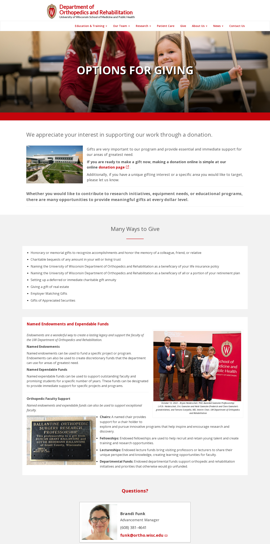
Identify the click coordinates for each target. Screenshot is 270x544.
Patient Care (165, 26)
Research (142, 26)
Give (183, 26)
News (217, 26)
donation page (112, 167)
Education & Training (90, 26)
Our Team (120, 26)
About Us (198, 26)
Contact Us (237, 26)
